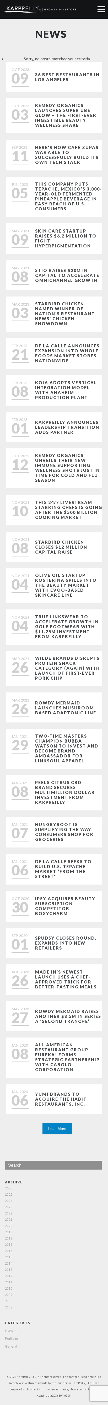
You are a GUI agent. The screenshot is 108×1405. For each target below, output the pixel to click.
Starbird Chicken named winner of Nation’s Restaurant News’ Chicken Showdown (65, 313)
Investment (13, 1331)
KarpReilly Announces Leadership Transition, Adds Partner (68, 427)
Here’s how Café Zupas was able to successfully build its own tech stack (67, 155)
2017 (8, 1244)
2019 (8, 1232)
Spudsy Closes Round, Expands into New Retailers (65, 942)
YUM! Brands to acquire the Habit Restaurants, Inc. (61, 1099)
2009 (8, 1295)
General (11, 1346)
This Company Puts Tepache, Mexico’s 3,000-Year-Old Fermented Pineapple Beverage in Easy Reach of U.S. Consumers (68, 196)
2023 (8, 1207)
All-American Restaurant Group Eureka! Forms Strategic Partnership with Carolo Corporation (67, 1057)
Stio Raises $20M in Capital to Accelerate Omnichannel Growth (67, 275)
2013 (8, 1269)
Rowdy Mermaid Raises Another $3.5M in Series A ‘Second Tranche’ (68, 1016)
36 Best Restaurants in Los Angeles (67, 77)
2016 (8, 1251)
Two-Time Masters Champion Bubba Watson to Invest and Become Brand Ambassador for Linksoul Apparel (66, 748)
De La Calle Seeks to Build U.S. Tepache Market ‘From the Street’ (63, 869)
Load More (57, 1129)
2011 (8, 1282)
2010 (8, 1288)
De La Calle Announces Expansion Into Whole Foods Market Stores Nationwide (67, 353)
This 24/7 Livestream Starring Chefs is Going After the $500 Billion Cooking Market (68, 510)
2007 (8, 1307)
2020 (8, 1226)
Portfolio (11, 1338)
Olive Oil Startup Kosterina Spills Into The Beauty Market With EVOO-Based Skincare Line (66, 585)
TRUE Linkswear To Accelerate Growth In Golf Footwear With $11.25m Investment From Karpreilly (67, 626)
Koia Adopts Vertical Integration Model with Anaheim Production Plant (66, 390)
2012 (8, 1276)
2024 (8, 1201)
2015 (8, 1257)
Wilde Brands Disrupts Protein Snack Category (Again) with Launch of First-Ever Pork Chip (67, 668)
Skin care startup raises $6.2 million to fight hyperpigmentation (65, 238)
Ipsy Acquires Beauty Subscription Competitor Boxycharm (65, 906)
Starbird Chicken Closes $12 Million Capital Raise (61, 547)
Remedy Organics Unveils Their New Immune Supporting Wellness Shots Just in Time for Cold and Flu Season (67, 468)
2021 (8, 1219)
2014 (8, 1263)
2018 (8, 1238)
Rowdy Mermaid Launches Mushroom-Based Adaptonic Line (65, 707)
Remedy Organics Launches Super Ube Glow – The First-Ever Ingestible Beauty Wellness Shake (65, 115)
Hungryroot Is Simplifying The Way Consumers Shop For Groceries (64, 832)
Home (101, 9)
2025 (8, 1194)
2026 (8, 1188)
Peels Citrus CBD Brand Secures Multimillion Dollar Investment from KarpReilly (65, 792)
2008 (8, 1301)
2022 (8, 1213)
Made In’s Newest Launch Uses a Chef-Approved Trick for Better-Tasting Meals (66, 979)
